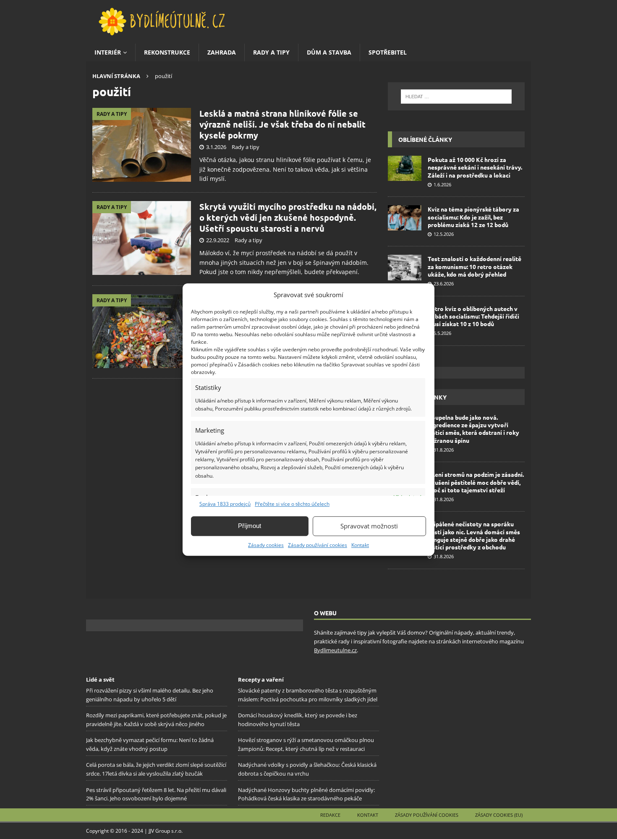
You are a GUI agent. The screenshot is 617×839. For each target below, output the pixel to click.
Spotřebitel (388, 52)
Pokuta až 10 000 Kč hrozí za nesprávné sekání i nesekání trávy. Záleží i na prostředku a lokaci (475, 167)
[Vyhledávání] (456, 96)
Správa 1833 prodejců (225, 503)
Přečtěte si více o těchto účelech (292, 503)
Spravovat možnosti (369, 526)
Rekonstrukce (167, 52)
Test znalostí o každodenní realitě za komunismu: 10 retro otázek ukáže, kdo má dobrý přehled (474, 266)
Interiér (107, 52)
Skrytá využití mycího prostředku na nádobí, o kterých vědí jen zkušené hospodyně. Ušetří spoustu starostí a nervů (287, 217)
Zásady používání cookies (317, 545)
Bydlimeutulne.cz (335, 650)
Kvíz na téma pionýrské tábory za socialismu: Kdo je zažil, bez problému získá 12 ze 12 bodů (473, 216)
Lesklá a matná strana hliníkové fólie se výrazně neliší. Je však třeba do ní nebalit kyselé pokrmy (282, 124)
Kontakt (360, 545)
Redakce (330, 815)
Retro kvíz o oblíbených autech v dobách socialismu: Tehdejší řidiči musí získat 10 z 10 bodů (473, 316)
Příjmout (249, 525)
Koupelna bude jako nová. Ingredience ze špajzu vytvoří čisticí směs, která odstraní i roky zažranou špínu (473, 428)
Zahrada (221, 52)
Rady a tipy (271, 52)
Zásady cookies (266, 545)
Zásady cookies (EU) (499, 815)
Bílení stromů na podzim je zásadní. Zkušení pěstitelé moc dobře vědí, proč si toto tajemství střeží (476, 481)
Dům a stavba (329, 52)
